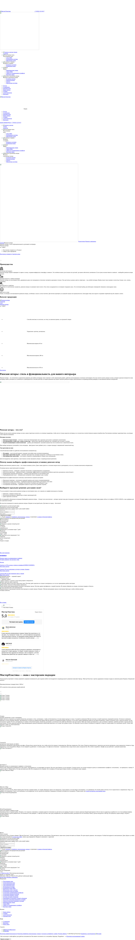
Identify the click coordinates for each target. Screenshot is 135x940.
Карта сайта (6, 924)
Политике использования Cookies (76, 936)
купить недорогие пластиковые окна (95, 791)
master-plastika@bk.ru (5, 122)
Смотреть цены (16, 254)
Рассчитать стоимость (6, 254)
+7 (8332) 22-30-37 (39, 11)
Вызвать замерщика (90, 241)
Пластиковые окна (8, 881)
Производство (7, 88)
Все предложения (5, 552)
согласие (7, 517)
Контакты (5, 94)
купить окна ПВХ (17, 837)
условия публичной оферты (44, 517)
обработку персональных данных (21, 517)
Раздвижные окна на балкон (10, 891)
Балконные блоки (11, 66)
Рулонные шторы (10, 78)
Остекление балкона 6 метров (11, 894)
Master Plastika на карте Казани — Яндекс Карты (22, 670)
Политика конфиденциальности (8, 933)
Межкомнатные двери (12, 70)
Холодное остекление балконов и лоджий (14, 899)
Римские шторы (10, 80)
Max (8, 931)
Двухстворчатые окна (9, 884)
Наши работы (6, 90)
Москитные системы (11, 83)
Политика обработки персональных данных (29, 933)
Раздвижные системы (12, 59)
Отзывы (5, 91)
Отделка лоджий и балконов (10, 897)
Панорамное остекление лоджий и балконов (15, 898)
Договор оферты (62, 933)
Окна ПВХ (9, 57)
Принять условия (5, 939)
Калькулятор (81, 241)
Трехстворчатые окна (9, 885)
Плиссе (8, 81)
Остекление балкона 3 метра (10, 895)
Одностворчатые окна (9, 882)
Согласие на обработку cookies (49, 933)
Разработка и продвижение (88, 933)
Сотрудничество (7, 92)
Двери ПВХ (9, 71)
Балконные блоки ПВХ (9, 888)
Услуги (5, 85)
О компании (6, 87)
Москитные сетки (11, 60)
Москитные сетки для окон (10, 889)
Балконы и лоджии (11, 64)
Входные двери (10, 74)
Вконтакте (12, 929)
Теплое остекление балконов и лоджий (13, 901)
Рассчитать (3, 370)
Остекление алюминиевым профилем (13, 892)
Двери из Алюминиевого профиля (15, 73)
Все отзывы (3, 602)
